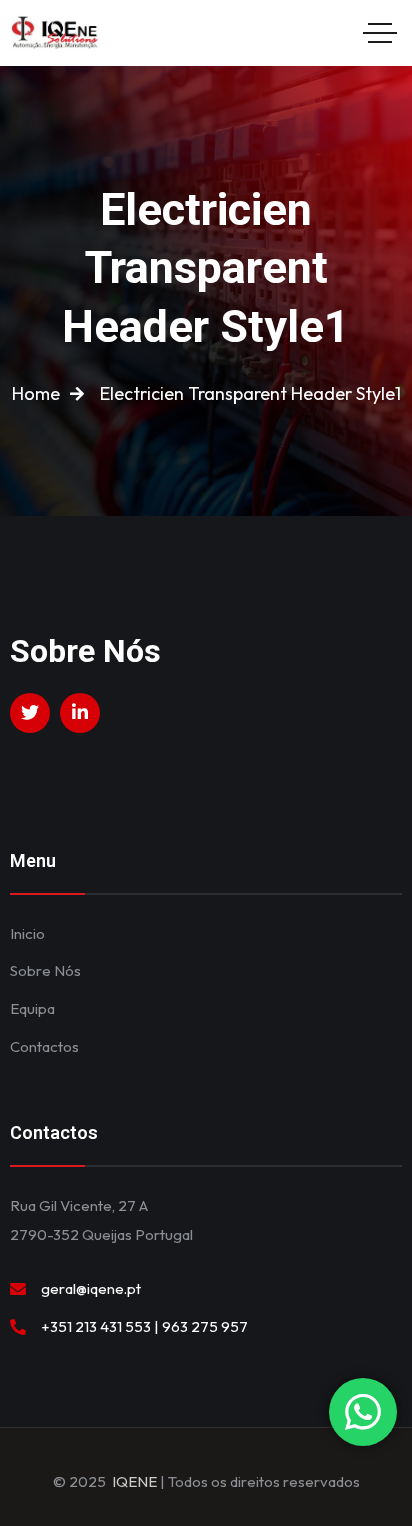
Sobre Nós (45, 970)
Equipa (32, 1008)
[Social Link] (30, 713)
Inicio (27, 933)
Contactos (44, 1046)
